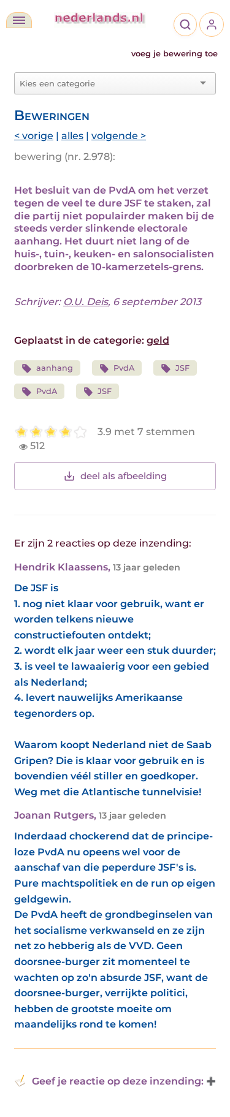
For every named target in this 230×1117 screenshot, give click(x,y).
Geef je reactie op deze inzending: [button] (118, 1081)
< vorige (33, 136)
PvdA (123, 368)
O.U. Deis (85, 302)
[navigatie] (19, 20)
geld (158, 340)
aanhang (54, 368)
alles (72, 136)
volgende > (118, 136)
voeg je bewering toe (174, 53)
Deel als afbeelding (123, 476)
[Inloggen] (211, 24)
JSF (182, 368)
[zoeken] (185, 24)
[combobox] (108, 83)
